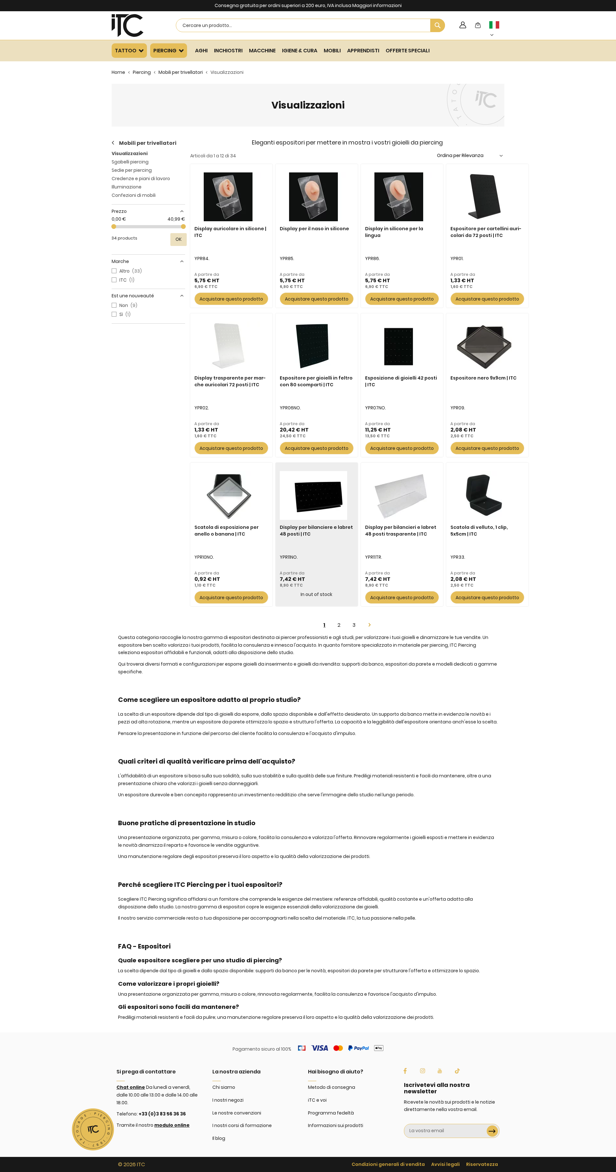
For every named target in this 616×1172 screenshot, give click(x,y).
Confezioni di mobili (134, 195)
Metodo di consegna (331, 1087)
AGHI (201, 50)
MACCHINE (262, 50)
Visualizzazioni (130, 153)
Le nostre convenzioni (236, 1113)
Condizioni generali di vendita (388, 1164)
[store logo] (136, 25)
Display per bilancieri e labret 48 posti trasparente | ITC (400, 530)
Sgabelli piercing (130, 162)
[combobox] (310, 25)
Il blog (218, 1138)
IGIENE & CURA (299, 50)
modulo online (172, 1125)
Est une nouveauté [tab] (133, 296)
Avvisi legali (445, 1164)
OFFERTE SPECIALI (408, 50)
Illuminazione (126, 187)
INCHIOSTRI (228, 50)
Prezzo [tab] (119, 211)
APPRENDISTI (363, 50)
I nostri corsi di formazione (242, 1125)
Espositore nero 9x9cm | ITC (483, 378)
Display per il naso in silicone (314, 228)
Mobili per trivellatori (180, 72)
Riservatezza (482, 1164)
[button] (497, 30)
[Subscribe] (492, 1131)
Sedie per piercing (132, 170)
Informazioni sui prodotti (335, 1125)
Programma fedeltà (331, 1113)
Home (118, 72)
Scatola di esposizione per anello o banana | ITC (226, 530)
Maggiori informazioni (377, 5)
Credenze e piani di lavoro (141, 178)
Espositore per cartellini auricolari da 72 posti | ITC (485, 232)
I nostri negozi (228, 1100)
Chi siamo (223, 1087)
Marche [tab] (120, 261)
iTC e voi (317, 1100)
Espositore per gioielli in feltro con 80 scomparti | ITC (316, 381)
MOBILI (332, 50)
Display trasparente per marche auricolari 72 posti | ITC (230, 381)
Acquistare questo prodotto (231, 299)
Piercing (142, 72)
